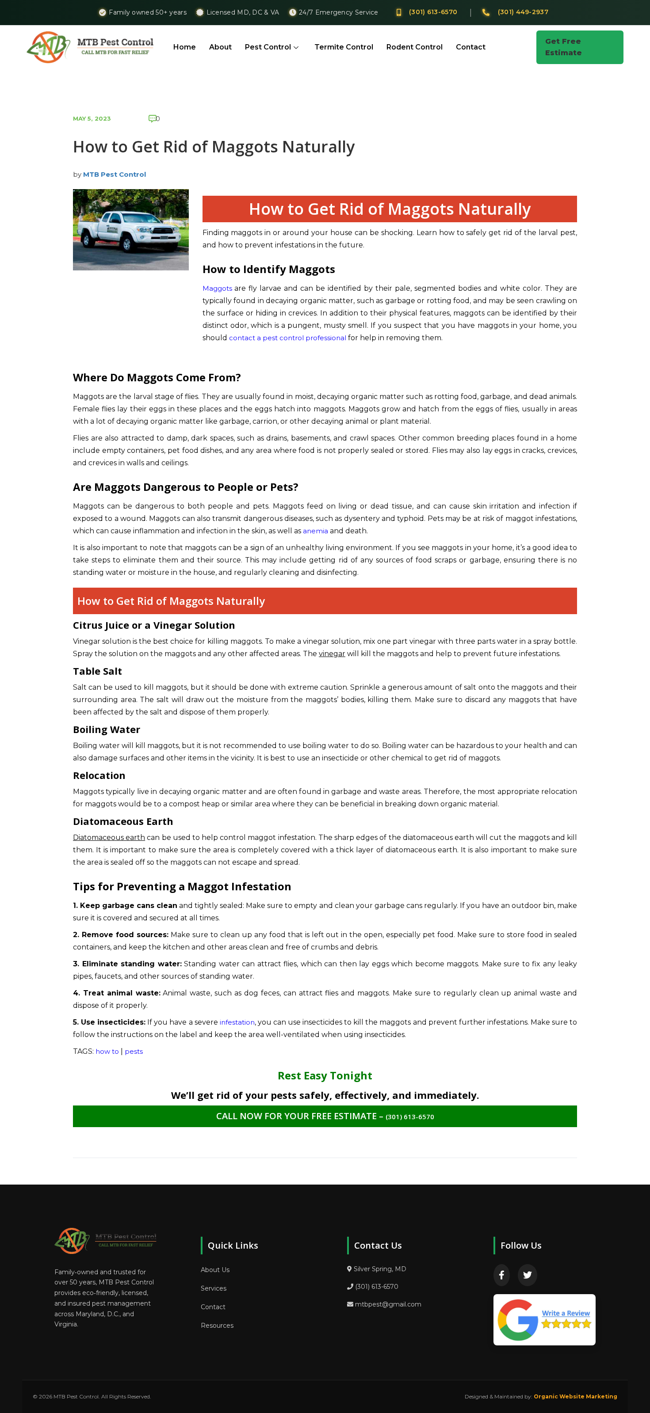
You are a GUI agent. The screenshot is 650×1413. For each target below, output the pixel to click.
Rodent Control (414, 47)
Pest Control (268, 47)
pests (134, 1051)
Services (213, 1288)
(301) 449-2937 (523, 12)
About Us (215, 1270)
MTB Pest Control (114, 174)
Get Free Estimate (563, 47)
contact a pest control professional (287, 338)
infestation (237, 1022)
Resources (217, 1325)
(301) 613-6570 (433, 12)
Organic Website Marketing (575, 1396)
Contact (471, 47)
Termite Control (343, 47)
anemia (315, 531)
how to (107, 1051)
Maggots (217, 288)
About (220, 47)
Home (184, 47)
